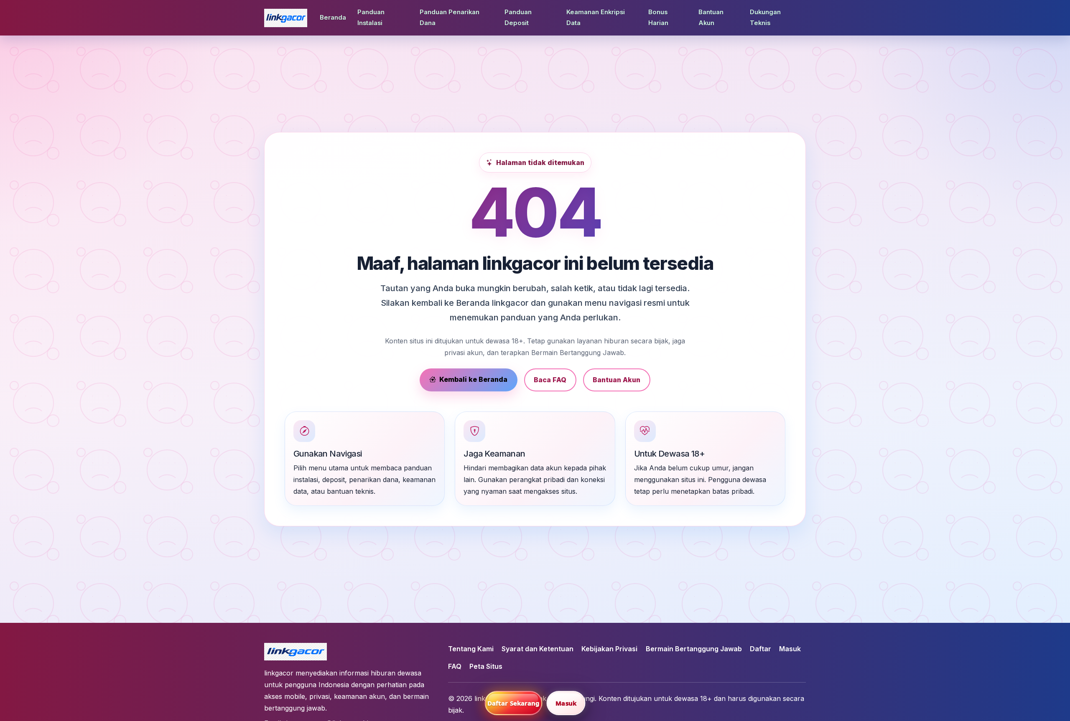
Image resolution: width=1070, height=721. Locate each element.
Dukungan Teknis (765, 17)
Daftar (760, 649)
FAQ (454, 666)
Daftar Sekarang (513, 703)
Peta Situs (485, 666)
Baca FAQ (550, 380)
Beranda (333, 17)
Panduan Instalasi (371, 17)
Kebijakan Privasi (609, 649)
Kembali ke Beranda (473, 379)
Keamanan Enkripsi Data (595, 17)
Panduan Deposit (518, 17)
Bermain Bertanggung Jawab (694, 649)
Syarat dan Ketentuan (537, 649)
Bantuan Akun (711, 17)
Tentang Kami (471, 649)
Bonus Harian (658, 17)
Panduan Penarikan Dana (449, 17)
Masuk (790, 649)
